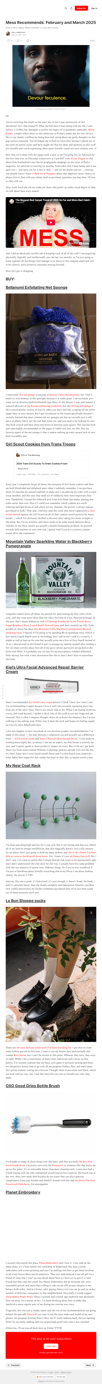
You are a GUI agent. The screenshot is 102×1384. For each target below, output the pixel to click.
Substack (41, 1381)
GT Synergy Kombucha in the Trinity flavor (68, 621)
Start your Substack (46, 1377)
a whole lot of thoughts (43, 173)
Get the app (61, 1377)
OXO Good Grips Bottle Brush (33, 1085)
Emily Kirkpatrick (18, 32)
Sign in (94, 8)
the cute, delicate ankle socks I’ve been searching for (43, 1048)
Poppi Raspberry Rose (17, 625)
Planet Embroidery (23, 1192)
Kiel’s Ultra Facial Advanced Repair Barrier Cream (45, 669)
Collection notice (66, 1372)
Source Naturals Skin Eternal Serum (58, 739)
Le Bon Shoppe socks (26, 900)
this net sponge (27, 395)
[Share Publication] (71, 8)
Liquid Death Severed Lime (44, 625)
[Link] (2, 279)
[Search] (65, 8)
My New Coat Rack (23, 765)
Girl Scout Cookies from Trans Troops (41, 444)
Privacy (51, 1372)
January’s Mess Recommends (64, 395)
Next (88, 1365)
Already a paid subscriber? (51, 1353)
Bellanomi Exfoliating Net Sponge (36, 287)
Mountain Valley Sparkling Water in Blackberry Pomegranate (49, 543)
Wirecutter (57, 1165)
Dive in (30, 1314)
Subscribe (81, 8)
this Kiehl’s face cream (40, 702)
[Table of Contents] (2, 692)
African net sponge (81, 406)
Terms (57, 1372)
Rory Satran (20, 1055)
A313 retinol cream (24, 739)
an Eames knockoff (80, 856)
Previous (15, 1365)
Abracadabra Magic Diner (19, 1297)
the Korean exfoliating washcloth (44, 406)
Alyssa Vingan (77, 158)
